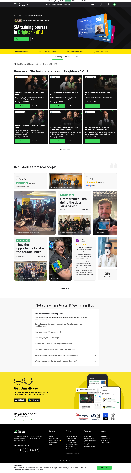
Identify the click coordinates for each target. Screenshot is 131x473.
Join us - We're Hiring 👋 (55, 440)
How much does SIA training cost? (48, 332)
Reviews (68, 57)
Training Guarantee (105, 438)
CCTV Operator (71, 440)
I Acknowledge (104, 467)
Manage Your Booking (89, 446)
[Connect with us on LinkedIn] (33, 450)
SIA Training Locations (71, 449)
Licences (53, 4)
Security (21, 15)
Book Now (23, 106)
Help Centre (104, 436)
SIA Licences (69, 446)
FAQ (76, 57)
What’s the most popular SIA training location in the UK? (56, 361)
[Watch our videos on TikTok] (37, 450)
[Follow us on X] (24, 450)
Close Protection (72, 442)
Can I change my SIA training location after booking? (55, 349)
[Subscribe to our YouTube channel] (29, 450)
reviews (75, 1)
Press (50, 444)
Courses (48, 4)
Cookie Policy (39, 469)
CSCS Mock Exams (89, 438)
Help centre (25, 420)
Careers (65, 4)
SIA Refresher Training (71, 444)
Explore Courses (21, 39)
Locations (59, 4)
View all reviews (65, 288)
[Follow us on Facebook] (16, 450)
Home (15, 15)
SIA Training (28, 15)
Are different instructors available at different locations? (56, 355)
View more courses (65, 150)
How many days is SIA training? (47, 338)
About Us (51, 436)
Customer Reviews (53, 438)
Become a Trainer (53, 442)
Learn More (35, 106)
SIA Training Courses (71, 436)
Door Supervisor (72, 438)
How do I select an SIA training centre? (49, 314)
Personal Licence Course (72, 453)
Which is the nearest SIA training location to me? (53, 344)
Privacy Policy (104, 440)
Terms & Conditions (106, 442)
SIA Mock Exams (88, 436)
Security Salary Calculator (90, 444)
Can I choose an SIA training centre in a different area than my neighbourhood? (58, 325)
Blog (69, 4)
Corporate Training (70, 451)
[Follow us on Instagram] (20, 450)
